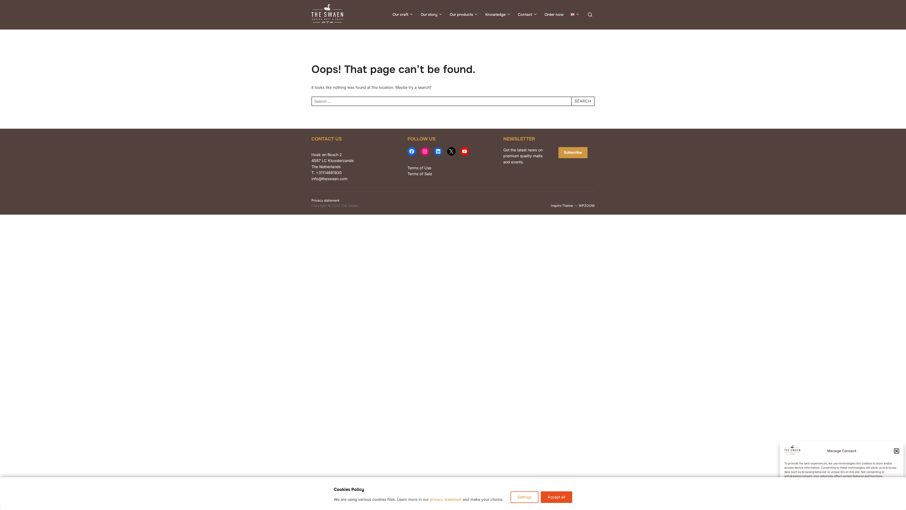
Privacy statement (325, 200)
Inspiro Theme (562, 206)
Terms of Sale (419, 173)
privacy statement (445, 499)
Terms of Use (419, 168)
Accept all (556, 497)
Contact (525, 14)
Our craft (400, 14)
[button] (896, 451)
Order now (554, 14)
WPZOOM (587, 206)
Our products (461, 14)
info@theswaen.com (329, 178)
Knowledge (495, 14)
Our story (429, 14)
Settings (524, 497)
